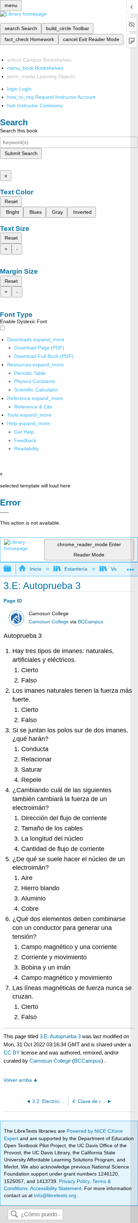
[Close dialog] (4, 512)
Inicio (35, 569)
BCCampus (90, 621)
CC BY (12, 1053)
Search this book (19, 130)
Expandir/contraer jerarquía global (12, 569)
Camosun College (49, 621)
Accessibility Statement (55, 1188)
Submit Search (21, 153)
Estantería (76, 569)
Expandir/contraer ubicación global (130, 566)
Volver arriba (18, 1080)
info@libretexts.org (54, 1195)
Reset (11, 201)
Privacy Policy (74, 1181)
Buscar (14, 1214)
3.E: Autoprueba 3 (60, 1036)
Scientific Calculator (36, 390)
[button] (25, 440)
